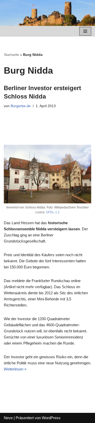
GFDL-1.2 (53, 212)
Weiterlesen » (15, 369)
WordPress (51, 418)
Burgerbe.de (21, 106)
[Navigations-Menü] (85, 31)
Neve (8, 418)
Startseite (11, 55)
